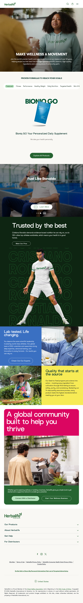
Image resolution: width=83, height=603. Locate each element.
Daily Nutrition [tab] (52, 86)
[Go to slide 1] (37, 213)
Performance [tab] (27, 86)
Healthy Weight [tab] (39, 86)
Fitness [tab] (18, 86)
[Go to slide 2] (38, 213)
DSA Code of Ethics (65, 589)
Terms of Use (20, 562)
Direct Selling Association (35, 589)
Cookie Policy (41, 564)
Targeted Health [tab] (66, 86)
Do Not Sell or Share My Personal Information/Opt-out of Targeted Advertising (41, 571)
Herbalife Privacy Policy (33, 562)
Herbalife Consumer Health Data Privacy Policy (57, 562)
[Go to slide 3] (40, 213)
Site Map (12, 562)
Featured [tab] (9, 86)
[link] (77, 4)
